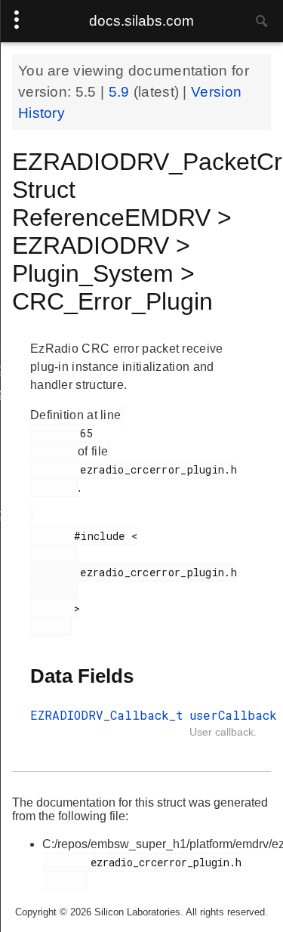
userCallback (233, 715)
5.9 (121, 92)
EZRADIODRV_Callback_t (106, 715)
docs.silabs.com (141, 21)
